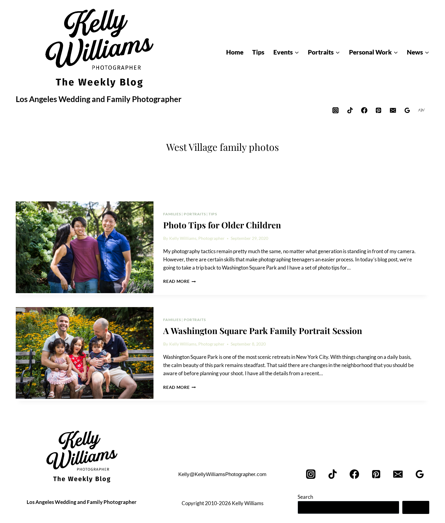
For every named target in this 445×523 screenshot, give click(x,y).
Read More (179, 281)
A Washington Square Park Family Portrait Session (262, 330)
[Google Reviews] (407, 110)
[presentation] (84, 247)
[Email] (393, 110)
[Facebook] (364, 110)
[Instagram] (335, 110)
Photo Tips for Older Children (222, 224)
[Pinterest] (378, 110)
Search (305, 497)
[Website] (421, 110)
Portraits (195, 214)
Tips (213, 214)
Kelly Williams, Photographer (197, 238)
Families (172, 214)
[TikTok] (350, 110)
